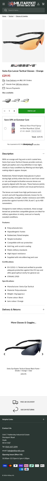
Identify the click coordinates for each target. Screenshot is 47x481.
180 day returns (22, 84)
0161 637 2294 (11, 447)
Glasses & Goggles (22, 16)
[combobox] (23, 10)
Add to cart (31, 111)
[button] (43, 4)
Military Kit (10, 475)
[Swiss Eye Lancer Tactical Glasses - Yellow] (25, 98)
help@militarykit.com (15, 450)
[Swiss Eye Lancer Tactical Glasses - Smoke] (6, 98)
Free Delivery (11, 80)
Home (4, 16)
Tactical (11, 16)
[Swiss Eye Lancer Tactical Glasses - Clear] (15, 98)
